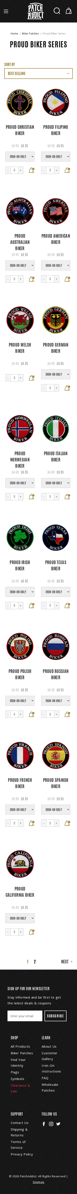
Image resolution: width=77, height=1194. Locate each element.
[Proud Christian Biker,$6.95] (20, 102)
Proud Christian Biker (20, 130)
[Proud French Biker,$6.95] (20, 755)
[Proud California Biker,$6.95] (20, 864)
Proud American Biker (55, 239)
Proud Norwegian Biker (20, 459)
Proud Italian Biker (56, 456)
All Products (20, 1046)
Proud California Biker (20, 892)
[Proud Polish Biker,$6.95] (20, 646)
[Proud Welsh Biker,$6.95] (20, 320)
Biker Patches (22, 1053)
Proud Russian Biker (55, 674)
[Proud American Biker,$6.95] (56, 211)
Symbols (17, 1079)
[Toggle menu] (6, 11)
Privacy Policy (22, 1154)
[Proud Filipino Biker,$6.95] (56, 102)
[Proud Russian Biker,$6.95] (56, 646)
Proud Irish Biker (20, 565)
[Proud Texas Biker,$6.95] (56, 537)
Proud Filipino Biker (55, 130)
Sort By (9, 64)
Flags (15, 1072)
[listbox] (38, 73)
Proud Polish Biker (20, 674)
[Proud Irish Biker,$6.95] (20, 537)
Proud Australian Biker (20, 242)
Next (65, 961)
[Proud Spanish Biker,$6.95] (56, 755)
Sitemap (38, 1182)
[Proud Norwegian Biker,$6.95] (20, 429)
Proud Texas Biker (55, 565)
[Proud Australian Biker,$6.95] (20, 211)
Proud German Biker (55, 348)
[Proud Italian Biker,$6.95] (56, 429)
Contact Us (20, 1122)
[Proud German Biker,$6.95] (56, 320)
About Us (49, 1046)
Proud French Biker (20, 783)
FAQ (45, 1078)
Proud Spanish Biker (55, 783)
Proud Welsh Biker (20, 348)
